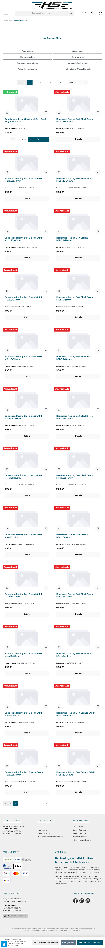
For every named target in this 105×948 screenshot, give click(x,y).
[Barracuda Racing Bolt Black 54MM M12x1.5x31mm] (78, 281)
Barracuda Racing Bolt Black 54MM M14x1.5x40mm (74, 654)
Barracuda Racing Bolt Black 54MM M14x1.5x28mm (74, 536)
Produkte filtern (54, 38)
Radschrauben (77, 51)
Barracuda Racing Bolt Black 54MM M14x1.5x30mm (23, 595)
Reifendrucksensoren (27, 69)
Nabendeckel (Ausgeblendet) (78, 69)
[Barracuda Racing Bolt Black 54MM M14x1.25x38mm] (27, 459)
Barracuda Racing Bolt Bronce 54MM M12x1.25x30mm (24, 773)
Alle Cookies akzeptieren (90, 942)
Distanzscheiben (27, 57)
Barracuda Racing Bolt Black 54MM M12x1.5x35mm (23, 357)
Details (78, 139)
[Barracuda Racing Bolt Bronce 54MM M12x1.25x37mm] (78, 756)
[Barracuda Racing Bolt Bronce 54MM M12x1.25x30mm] (27, 756)
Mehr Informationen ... (11, 945)
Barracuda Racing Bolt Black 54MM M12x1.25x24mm (74, 120)
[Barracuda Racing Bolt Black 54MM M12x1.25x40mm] (27, 222)
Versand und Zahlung (81, 833)
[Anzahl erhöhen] (18, 139)
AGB (39, 827)
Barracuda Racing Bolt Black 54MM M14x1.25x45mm (74, 476)
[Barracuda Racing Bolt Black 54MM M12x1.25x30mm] (27, 162)
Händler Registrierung (82, 840)
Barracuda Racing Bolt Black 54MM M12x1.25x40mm (23, 239)
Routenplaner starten (17, 916)
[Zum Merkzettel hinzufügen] (46, 112)
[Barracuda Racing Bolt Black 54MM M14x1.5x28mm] (78, 519)
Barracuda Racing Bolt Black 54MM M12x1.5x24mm (23, 298)
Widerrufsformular (80, 837)
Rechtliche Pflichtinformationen (51, 837)
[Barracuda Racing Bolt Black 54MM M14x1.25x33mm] (78, 400)
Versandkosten (47, 929)
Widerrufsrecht (44, 833)
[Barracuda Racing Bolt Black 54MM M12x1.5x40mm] (78, 340)
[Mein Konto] (92, 13)
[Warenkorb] (99, 13)
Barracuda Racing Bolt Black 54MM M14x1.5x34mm (74, 595)
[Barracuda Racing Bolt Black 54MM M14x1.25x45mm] (78, 459)
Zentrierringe (78, 57)
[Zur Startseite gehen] (52, 5)
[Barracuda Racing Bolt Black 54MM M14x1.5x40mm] (78, 637)
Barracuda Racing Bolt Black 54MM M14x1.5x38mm (23, 654)
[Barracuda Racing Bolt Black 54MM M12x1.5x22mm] (78, 222)
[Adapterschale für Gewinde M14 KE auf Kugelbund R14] (27, 103)
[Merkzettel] (84, 13)
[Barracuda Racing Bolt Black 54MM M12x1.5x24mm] (27, 281)
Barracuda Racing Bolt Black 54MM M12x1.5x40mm (74, 357)
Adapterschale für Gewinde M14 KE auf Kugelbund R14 (25, 120)
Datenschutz (78, 827)
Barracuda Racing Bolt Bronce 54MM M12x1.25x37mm (75, 773)
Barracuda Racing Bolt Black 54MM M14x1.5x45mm (23, 714)
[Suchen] (71, 13)
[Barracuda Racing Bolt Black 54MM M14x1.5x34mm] (78, 578)
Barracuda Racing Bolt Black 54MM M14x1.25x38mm (23, 476)
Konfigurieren (68, 942)
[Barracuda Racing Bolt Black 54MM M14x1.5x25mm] (27, 519)
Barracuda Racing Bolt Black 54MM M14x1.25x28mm (23, 417)
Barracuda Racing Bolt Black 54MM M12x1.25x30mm (23, 179)
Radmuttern (27, 51)
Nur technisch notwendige (46, 942)
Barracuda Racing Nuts (77, 63)
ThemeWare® (75, 931)
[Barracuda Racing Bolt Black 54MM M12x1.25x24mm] (78, 103)
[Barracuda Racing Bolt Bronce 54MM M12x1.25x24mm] (78, 697)
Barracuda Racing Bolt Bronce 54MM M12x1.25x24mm (75, 714)
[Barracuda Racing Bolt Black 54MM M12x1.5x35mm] (27, 340)
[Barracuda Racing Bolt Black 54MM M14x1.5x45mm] (27, 697)
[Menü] (6, 13)
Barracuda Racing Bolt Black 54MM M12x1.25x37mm (74, 179)
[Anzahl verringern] (7, 139)
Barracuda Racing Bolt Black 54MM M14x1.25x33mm (74, 417)
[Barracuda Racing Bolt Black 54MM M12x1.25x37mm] (78, 162)
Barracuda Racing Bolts (27, 63)
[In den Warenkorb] (38, 139)
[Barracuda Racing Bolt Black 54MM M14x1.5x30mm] (27, 578)
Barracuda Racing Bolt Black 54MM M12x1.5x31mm (74, 298)
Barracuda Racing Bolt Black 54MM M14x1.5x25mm (23, 536)
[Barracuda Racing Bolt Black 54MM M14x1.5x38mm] (27, 637)
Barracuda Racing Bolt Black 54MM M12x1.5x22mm (74, 239)
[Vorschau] (7, 112)
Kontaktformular (79, 830)
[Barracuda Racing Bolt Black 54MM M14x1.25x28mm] (27, 400)
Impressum (42, 830)
